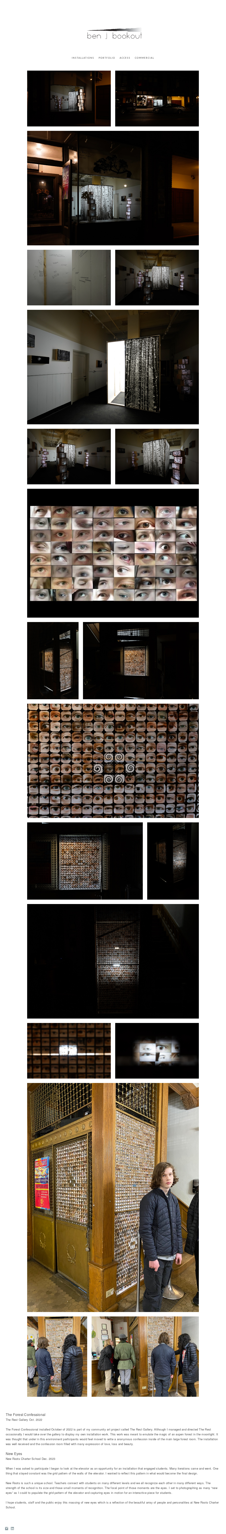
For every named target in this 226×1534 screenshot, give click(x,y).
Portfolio (107, 58)
